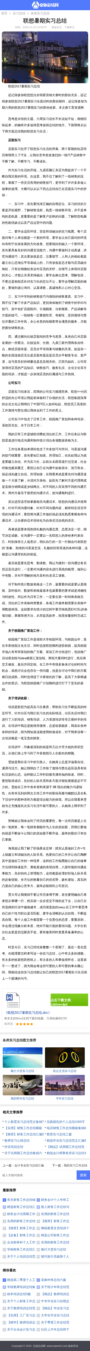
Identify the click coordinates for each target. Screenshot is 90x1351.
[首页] (45, 5)
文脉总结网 (39, 1346)
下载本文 (69, 27)
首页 (4, 13)
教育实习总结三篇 (59, 1134)
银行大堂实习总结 (53, 1249)
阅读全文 (57, 27)
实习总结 (19, 13)
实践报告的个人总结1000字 (66, 1121)
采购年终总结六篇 (53, 1280)
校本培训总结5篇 (19, 1294)
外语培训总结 (13, 1146)
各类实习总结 (40, 13)
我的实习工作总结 (75, 1165)
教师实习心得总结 (17, 1140)
